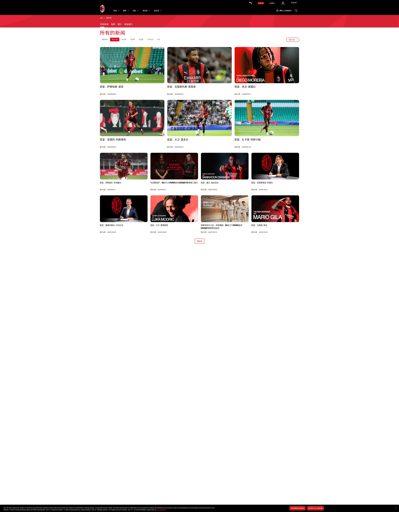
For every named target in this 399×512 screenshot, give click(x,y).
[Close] (395, 508)
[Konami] (294, 3)
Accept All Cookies (315, 508)
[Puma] (249, 3)
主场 (101, 18)
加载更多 (199, 241)
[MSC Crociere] (272, 3)
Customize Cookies (297, 508)
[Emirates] (261, 3)
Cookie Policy (161, 510)
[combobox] (292, 40)
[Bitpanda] (283, 3)
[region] (199, 508)
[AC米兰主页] (102, 8)
